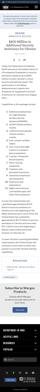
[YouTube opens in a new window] (33, 373)
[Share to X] (19, 61)
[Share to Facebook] (14, 61)
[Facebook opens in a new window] (13, 373)
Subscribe (20, 310)
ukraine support (9, 277)
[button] (36, 7)
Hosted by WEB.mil (20, 389)
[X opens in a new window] (7, 373)
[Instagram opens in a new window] (20, 373)
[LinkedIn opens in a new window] (26, 373)
